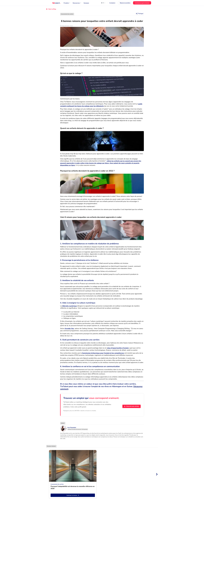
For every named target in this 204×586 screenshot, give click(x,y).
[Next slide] (157, 474)
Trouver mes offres (132, 406)
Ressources (76, 3)
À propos (86, 3)
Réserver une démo (125, 3)
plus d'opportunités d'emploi (118, 348)
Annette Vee (69, 328)
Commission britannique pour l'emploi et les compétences (103, 353)
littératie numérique (69, 306)
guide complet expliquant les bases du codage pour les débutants (101, 105)
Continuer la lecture (72, 495)
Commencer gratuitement (142, 3)
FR (103, 3)
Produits (66, 3)
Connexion (112, 3)
